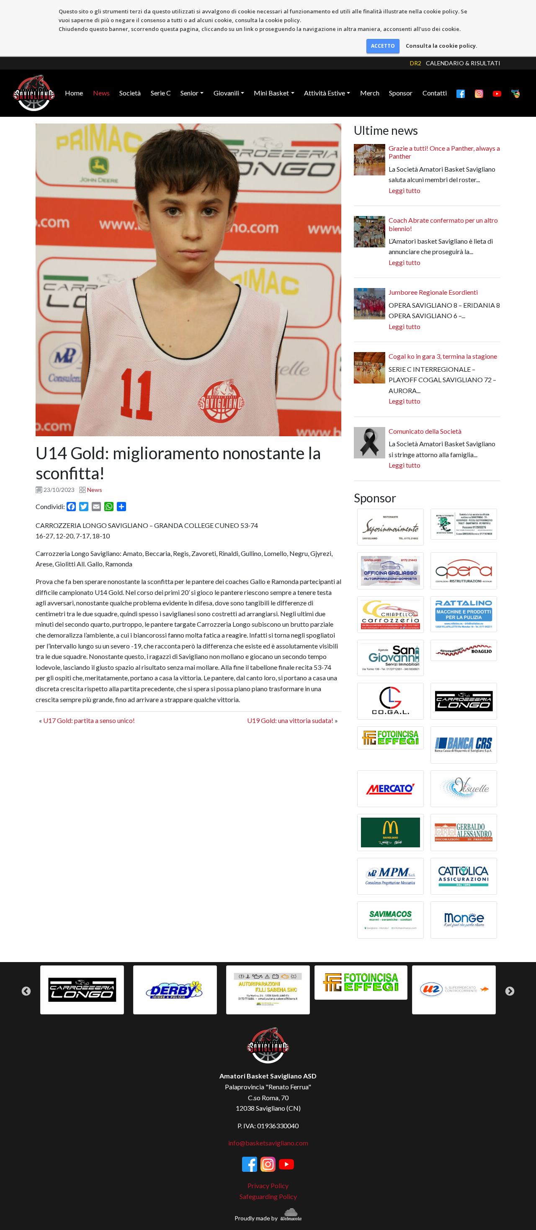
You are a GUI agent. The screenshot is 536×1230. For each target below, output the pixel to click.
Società (130, 93)
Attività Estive (324, 93)
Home (74, 93)
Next (510, 991)
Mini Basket (271, 93)
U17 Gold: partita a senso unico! (89, 720)
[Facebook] (460, 93)
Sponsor (400, 93)
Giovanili (226, 93)
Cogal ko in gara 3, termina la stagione (443, 356)
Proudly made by (256, 1218)
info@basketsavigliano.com (268, 1143)
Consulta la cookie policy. (441, 45)
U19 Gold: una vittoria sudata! (290, 720)
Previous (26, 991)
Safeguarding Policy (268, 1196)
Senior (189, 93)
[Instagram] (479, 93)
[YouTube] (497, 93)
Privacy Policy (268, 1185)
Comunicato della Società (425, 431)
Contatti (435, 93)
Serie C (161, 93)
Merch (369, 93)
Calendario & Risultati (463, 63)
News (101, 93)
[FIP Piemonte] (515, 93)
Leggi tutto (404, 190)
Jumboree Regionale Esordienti (433, 292)
